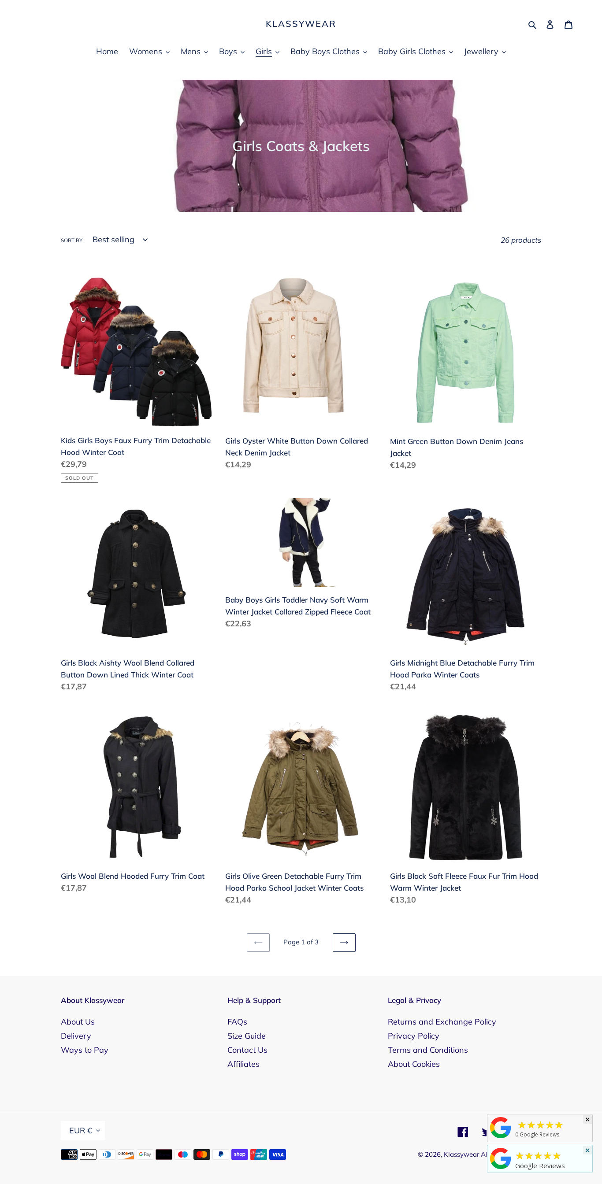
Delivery (76, 1036)
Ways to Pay (84, 1050)
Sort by (71, 240)
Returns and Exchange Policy (442, 1022)
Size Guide (246, 1036)
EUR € (80, 1130)
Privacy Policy (413, 1036)
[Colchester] (500, 1137)
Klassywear (301, 23)
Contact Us (247, 1050)
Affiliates (243, 1064)
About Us (78, 1022)
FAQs (237, 1022)
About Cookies (414, 1064)
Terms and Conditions (428, 1050)
